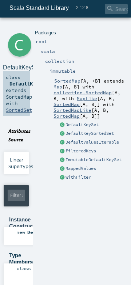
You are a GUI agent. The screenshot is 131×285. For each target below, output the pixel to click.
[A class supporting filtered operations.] (62, 177)
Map (57, 87)
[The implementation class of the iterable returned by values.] (62, 142)
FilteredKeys (81, 150)
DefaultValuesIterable (92, 142)
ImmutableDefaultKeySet (94, 159)
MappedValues (81, 168)
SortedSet (19, 110)
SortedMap (66, 104)
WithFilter (78, 177)
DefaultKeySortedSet (90, 133)
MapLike (87, 98)
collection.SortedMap (82, 92)
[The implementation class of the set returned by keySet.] (62, 125)
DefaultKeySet (82, 124)
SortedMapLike (72, 110)
